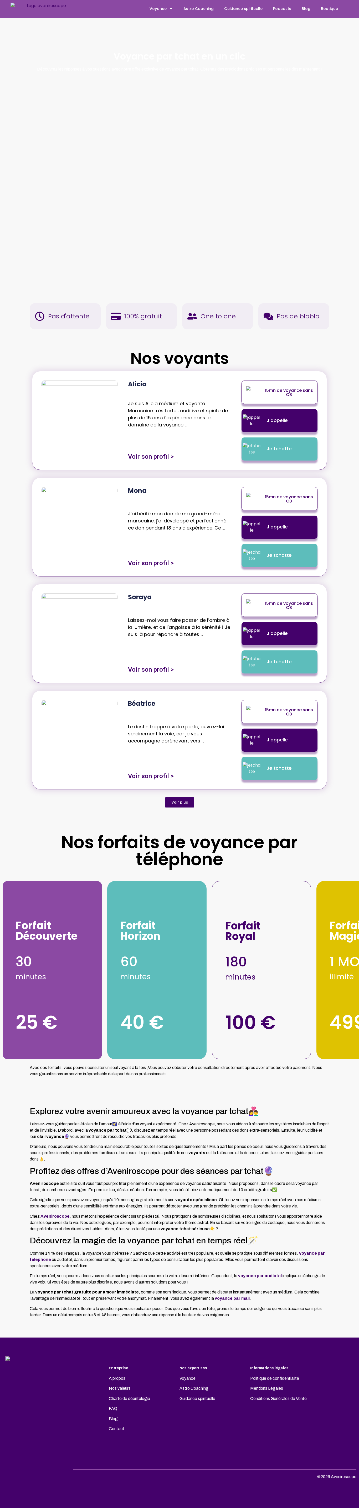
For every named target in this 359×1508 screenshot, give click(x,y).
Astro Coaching (198, 8)
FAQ (113, 1408)
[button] (179, 802)
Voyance (158, 8)
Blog (306, 8)
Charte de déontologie (129, 1398)
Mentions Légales (266, 1388)
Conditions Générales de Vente (278, 1398)
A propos (117, 1378)
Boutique (329, 8)
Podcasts (282, 8)
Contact (116, 1428)
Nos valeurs (120, 1388)
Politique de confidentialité (274, 1378)
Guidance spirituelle (243, 8)
